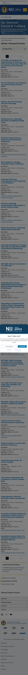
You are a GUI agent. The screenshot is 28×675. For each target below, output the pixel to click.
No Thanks (9, 349)
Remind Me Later (18, 349)
